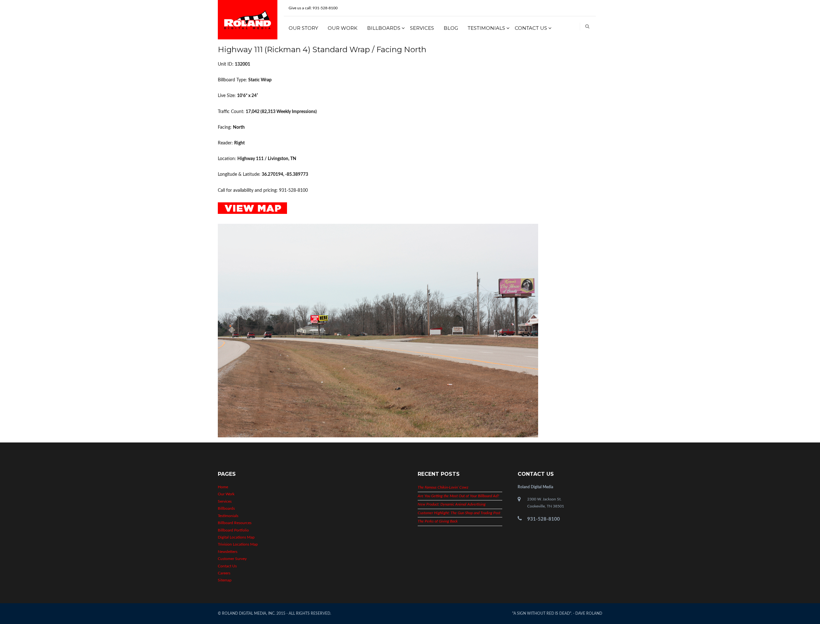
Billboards (383, 28)
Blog (451, 28)
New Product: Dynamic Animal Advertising (452, 504)
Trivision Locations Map (238, 544)
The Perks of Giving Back (438, 521)
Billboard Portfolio (233, 530)
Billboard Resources (234, 523)
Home (223, 487)
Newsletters (227, 552)
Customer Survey (232, 559)
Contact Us (531, 28)
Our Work (342, 28)
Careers (224, 573)
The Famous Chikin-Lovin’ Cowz (443, 487)
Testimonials (486, 28)
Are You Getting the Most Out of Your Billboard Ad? (458, 496)
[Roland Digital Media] (247, 19)
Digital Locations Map (236, 537)
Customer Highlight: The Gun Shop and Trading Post (459, 513)
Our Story (303, 28)
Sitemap (225, 580)
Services (422, 28)
